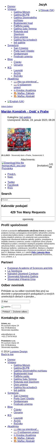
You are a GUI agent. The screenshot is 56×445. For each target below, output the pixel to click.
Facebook (13, 185)
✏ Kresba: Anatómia (25, 90)
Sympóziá (13, 45)
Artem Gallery (7, 106)
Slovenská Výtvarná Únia (21, 279)
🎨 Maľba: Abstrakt (24, 96)
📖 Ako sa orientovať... (26, 81)
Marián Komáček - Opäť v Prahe (25, 111)
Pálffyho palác (21, 26)
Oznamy (18, 65)
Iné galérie (19, 42)
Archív (17, 73)
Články (17, 62)
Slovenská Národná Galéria (22, 276)
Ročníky (18, 76)
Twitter (11, 182)
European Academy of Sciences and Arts (29, 268)
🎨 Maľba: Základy (24, 93)
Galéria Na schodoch (25, 39)
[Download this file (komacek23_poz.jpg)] (19, 165)
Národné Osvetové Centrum (22, 273)
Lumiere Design (19, 351)
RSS (10, 187)
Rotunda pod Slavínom (21, 33)
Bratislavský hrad (23, 23)
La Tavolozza (14, 271)
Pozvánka (7, 168)
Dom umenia (21, 37)
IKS (9, 67)
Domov (11, 6)
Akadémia (13, 78)
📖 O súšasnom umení (26, 432)
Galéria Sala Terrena (25, 28)
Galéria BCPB (21, 14)
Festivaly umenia (23, 56)
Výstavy (11, 9)
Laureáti (18, 70)
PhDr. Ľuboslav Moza (40, 252)
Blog (10, 59)
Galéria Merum (22, 12)
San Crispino (21, 48)
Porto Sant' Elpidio (24, 51)
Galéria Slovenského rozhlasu (30, 370)
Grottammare (21, 53)
